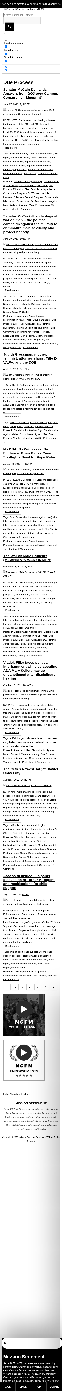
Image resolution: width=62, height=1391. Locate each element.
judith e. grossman (19, 422)
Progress (38, 197)
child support (16, 951)
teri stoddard (36, 533)
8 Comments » (11, 979)
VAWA (38, 438)
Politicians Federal (23, 197)
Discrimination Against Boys (28, 181)
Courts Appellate (37, 971)
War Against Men (12, 347)
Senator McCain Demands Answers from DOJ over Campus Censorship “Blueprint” (30, 93)
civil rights (40, 825)
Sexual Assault (49, 343)
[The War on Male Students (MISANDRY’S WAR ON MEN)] (31, 574)
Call (8, 1387)
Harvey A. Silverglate (14, 837)
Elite (27, 189)
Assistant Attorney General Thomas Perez (31, 153)
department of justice (14, 165)
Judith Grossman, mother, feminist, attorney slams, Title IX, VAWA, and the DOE (30, 358)
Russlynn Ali (30, 845)
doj (28, 165)
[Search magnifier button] (9, 26)
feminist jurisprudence (14, 169)
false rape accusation (14, 525)
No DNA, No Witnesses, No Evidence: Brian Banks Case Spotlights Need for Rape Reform (31, 453)
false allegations (37, 616)
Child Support (21, 971)
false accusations (12, 521)
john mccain (30, 173)
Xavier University (49, 849)
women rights (18, 967)
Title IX (33, 205)
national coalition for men (43, 742)
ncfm (24, 529)
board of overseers (47, 738)
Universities (44, 205)
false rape (52, 616)
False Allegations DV (29, 323)
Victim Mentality (32, 651)
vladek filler (27, 746)
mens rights (31, 620)
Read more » (12, 147)
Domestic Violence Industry (25, 754)
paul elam (15, 746)
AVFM (12, 738)
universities (33, 849)
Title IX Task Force (16, 849)
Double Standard (42, 319)
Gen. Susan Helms (37, 300)
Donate (54, 1387)
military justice (40, 308)
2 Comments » (27, 549)
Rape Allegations (35, 339)
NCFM (26, 104)
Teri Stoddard (10, 549)
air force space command (23, 296)
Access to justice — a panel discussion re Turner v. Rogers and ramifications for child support (29, 882)
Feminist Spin (48, 327)
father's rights (10, 959)
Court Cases (20, 853)
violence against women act (38, 426)
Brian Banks (16, 517)
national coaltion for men (16, 841)
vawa (20, 426)
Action (17, 750)
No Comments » (33, 655)
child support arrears (35, 951)
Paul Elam (27, 762)
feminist (47, 165)
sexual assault (35, 529)
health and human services (33, 959)
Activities (25, 750)
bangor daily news (26, 738)
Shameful (23, 205)
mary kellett (9, 742)
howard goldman (35, 525)
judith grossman (38, 422)
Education (18, 189)
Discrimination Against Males (29, 316)
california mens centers (22, 825)
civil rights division (19, 157)
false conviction (48, 521)
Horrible (45, 193)
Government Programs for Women (21, 193)
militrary (53, 308)
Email (23, 1387)
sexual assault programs (16, 627)
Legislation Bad (11, 335)
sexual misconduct (47, 173)
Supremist (32, 865)
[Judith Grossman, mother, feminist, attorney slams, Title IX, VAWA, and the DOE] (31, 377)
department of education (37, 161)
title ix (6, 177)
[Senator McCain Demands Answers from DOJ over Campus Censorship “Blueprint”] (31, 112)
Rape (22, 643)
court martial (19, 300)
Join (38, 1387)
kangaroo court (34, 837)
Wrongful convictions (23, 537)
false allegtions (30, 521)
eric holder (36, 165)
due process (32, 833)
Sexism (13, 205)
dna (55, 517)
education (45, 833)
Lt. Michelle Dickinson (30, 304)
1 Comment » (25, 209)
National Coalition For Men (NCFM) (34, 1137)
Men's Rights (27, 335)
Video (20, 655)
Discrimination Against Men (33, 185)
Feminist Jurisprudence (43, 189)
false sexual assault (13, 620)
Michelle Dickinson (22, 308)
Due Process (47, 754)
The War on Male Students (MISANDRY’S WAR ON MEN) (27, 558)
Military (39, 335)
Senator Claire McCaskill (16, 312)
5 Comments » (30, 347)
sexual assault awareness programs (38, 624)
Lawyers (7, 197)
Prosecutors (23, 201)
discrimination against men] (37, 517)
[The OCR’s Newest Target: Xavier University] (31, 786)
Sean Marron (45, 845)
